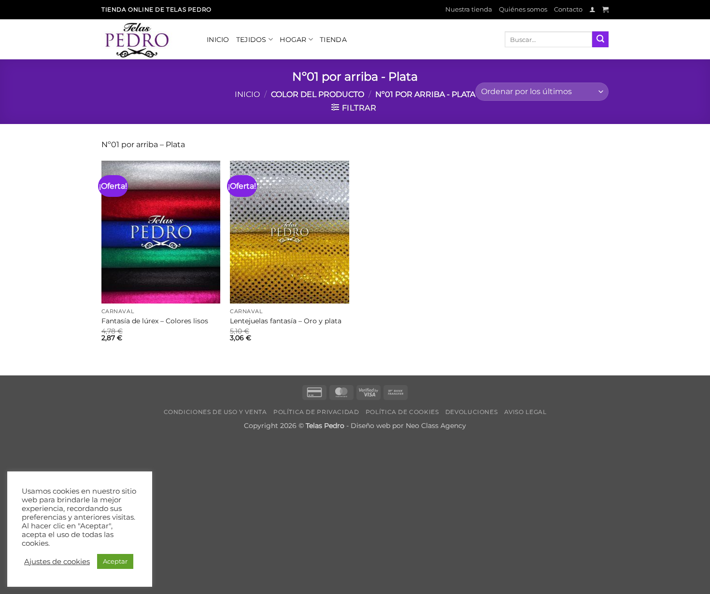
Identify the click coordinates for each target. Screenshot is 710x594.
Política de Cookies (402, 411)
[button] (592, 9)
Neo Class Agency (436, 425)
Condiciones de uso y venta (215, 411)
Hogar (293, 39)
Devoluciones (471, 411)
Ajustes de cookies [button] (57, 561)
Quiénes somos (523, 9)
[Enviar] (600, 39)
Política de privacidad (316, 411)
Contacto (568, 9)
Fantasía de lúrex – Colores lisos (154, 321)
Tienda (333, 39)
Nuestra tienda (468, 9)
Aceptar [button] (115, 561)
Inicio (218, 39)
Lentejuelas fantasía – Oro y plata (285, 321)
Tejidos (251, 39)
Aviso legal (525, 411)
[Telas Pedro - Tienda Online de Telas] (146, 39)
